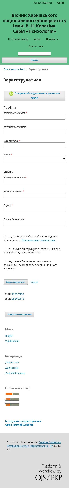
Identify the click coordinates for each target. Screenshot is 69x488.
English (9, 335)
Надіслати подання (20, 314)
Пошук (34, 60)
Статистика (36, 46)
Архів (37, 39)
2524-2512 (18, 298)
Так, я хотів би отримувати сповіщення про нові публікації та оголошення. (32, 250)
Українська (12, 341)
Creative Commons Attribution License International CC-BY (34, 444)
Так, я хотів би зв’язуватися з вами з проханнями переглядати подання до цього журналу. (31, 265)
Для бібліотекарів (15, 373)
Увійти (60, 2)
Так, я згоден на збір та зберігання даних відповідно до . (31, 238)
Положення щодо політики (38, 240)
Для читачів (12, 362)
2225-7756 (18, 294)
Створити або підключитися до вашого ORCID (37, 96)
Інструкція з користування (23, 422)
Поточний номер (18, 39)
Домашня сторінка (14, 69)
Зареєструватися (43, 2)
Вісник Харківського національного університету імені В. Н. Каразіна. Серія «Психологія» (35, 23)
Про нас (51, 39)
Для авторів (12, 367)
